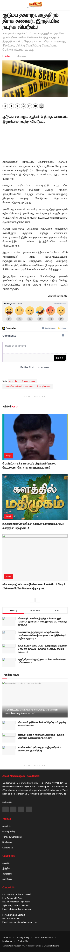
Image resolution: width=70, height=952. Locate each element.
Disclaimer (7, 842)
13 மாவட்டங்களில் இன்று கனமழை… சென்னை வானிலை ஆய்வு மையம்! (31, 711)
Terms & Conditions (12, 837)
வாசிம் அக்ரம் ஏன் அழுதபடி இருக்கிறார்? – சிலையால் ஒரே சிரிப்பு (39, 748)
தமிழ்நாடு (7, 874)
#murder (13, 381)
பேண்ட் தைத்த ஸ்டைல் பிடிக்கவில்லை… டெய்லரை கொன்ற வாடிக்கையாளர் (29, 465)
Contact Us (7, 847)
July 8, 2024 (21, 56)
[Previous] (32, 600)
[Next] (37, 600)
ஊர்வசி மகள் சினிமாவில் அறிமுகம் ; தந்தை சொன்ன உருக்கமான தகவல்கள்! (41, 736)
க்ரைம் (8, 455)
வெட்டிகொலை (44, 386)
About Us (6, 826)
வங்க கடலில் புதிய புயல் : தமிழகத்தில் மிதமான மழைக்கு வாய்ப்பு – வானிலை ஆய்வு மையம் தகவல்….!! (42, 649)
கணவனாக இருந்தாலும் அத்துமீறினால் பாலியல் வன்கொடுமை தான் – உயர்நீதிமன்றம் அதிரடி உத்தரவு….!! (42, 635)
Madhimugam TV (16, 945)
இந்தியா (6, 868)
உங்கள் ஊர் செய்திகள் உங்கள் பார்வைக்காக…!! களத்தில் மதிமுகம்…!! (33, 526)
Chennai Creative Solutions (47, 945)
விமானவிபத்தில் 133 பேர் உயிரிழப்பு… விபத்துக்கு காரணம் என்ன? (42, 723)
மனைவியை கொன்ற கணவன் (18, 386)
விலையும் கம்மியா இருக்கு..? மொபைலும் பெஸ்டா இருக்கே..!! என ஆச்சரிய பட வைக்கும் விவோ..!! (42, 622)
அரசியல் (7, 879)
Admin (8, 56)
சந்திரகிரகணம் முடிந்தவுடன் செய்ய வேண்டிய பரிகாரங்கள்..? (42, 661)
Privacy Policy (8, 831)
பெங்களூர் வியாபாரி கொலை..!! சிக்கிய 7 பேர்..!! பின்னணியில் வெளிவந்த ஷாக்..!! (33, 586)
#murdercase (28, 381)
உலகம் (5, 863)
